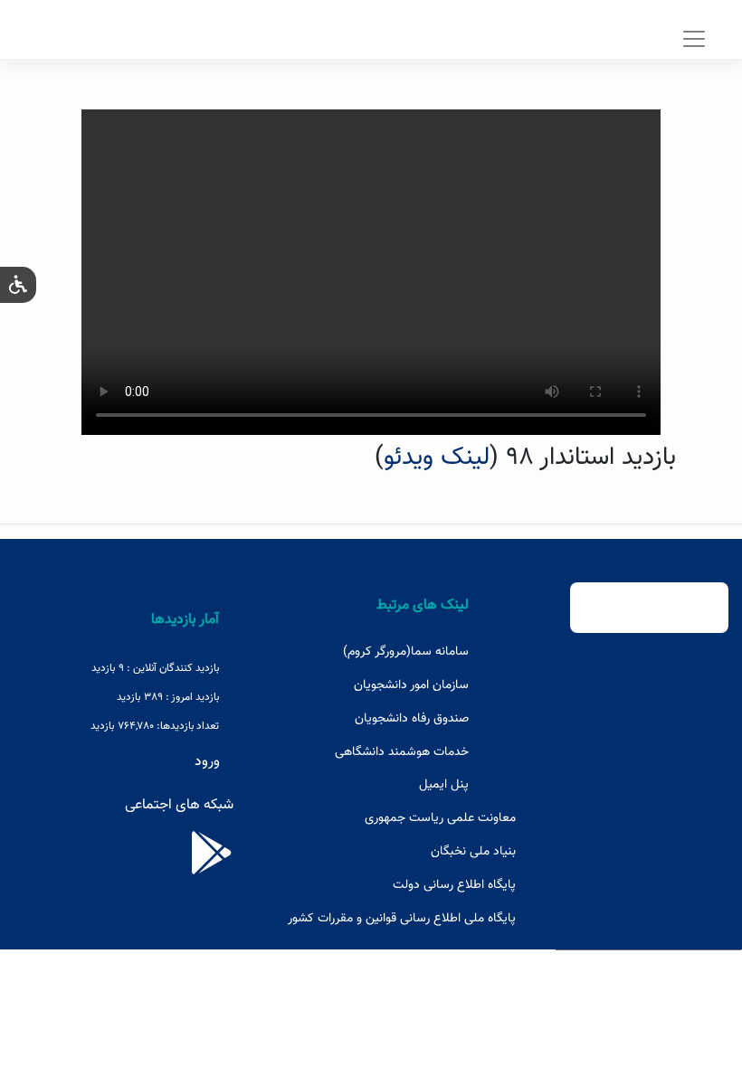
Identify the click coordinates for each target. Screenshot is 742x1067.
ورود (207, 762)
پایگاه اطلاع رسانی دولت (454, 885)
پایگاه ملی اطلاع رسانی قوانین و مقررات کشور (402, 919)
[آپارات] (211, 866)
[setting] (18, 285)
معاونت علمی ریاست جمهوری (440, 818)
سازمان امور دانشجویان (411, 685)
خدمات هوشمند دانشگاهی (402, 752)
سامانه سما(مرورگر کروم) (406, 652)
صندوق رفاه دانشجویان (412, 719)
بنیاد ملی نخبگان (473, 852)
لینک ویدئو (437, 457)
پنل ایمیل (444, 785)
